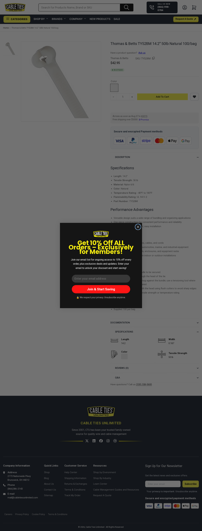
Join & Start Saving (101, 289)
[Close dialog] (138, 227)
